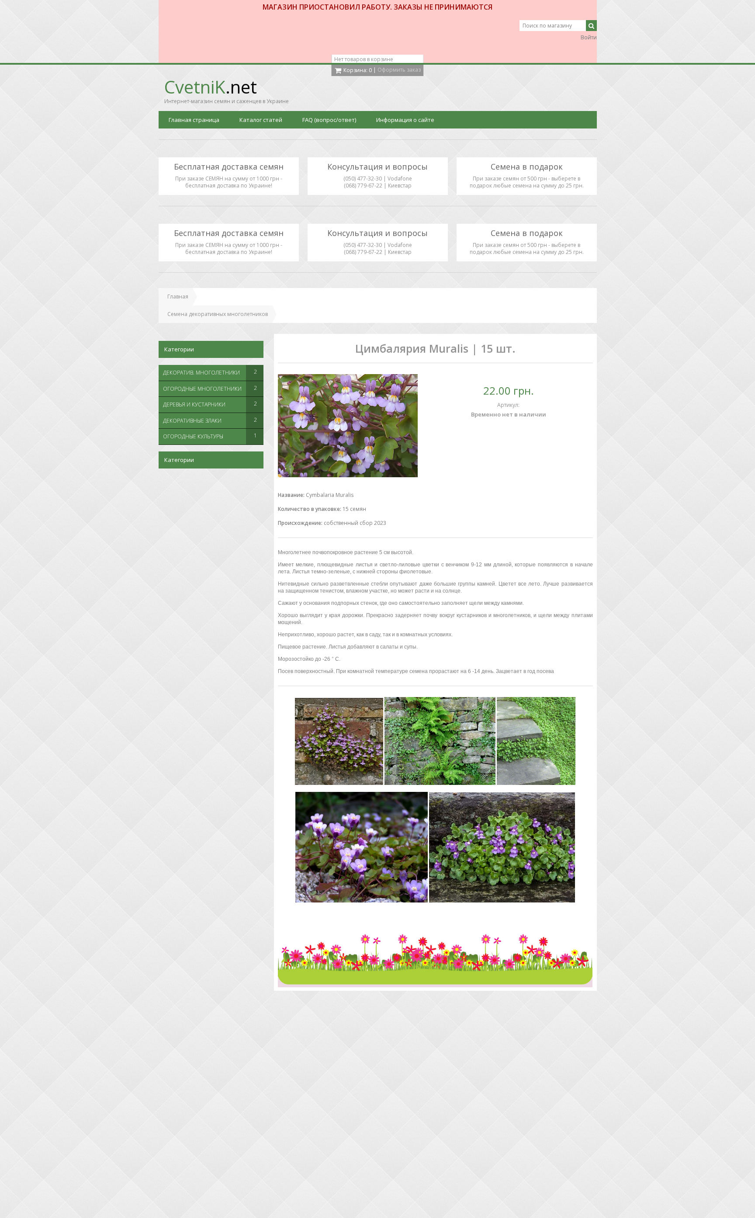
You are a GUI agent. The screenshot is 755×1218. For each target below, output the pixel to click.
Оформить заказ (399, 69)
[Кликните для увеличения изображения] (348, 425)
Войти (589, 37)
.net (210, 87)
